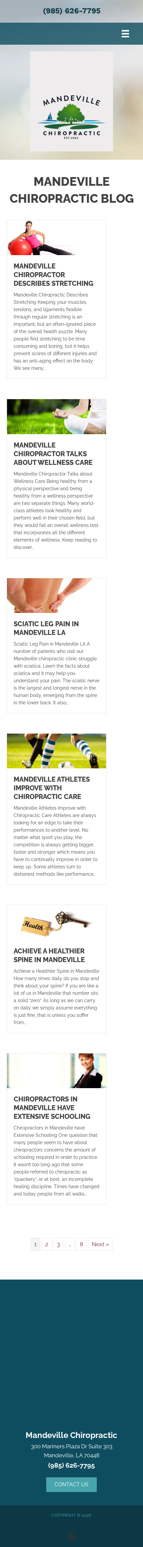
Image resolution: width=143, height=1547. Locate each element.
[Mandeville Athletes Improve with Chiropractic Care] (56, 750)
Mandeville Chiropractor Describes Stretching (53, 274)
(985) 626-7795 (71, 10)
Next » (100, 1244)
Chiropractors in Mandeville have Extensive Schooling (52, 1107)
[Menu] (125, 34)
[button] (71, 1484)
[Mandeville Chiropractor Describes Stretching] (56, 237)
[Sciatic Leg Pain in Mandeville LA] (56, 595)
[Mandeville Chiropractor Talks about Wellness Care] (56, 416)
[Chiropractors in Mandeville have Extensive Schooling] (56, 1070)
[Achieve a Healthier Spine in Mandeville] (56, 922)
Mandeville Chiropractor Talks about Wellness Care (53, 454)
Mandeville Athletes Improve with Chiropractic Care (52, 788)
